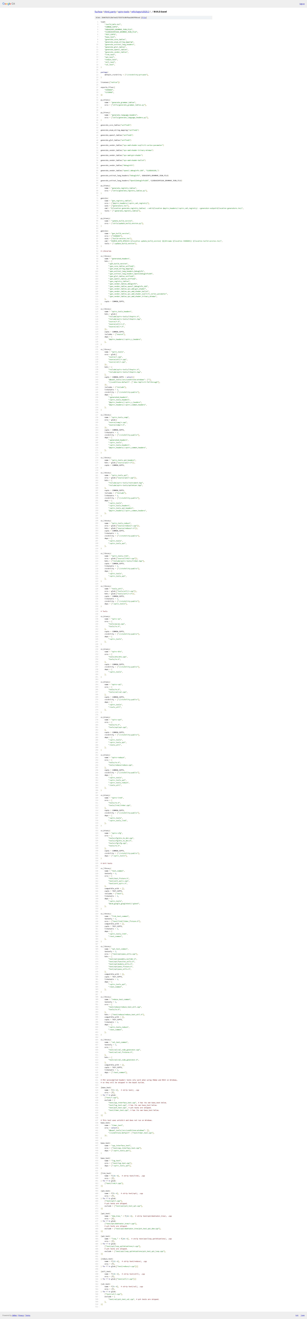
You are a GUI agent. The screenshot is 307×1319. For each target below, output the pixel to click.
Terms (27, 1315)
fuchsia (98, 11)
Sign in (302, 4)
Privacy (21, 1315)
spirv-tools (123, 11)
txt (296, 1315)
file (144, 18)
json (303, 1315)
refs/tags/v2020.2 (140, 11)
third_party (110, 11)
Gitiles (14, 1315)
